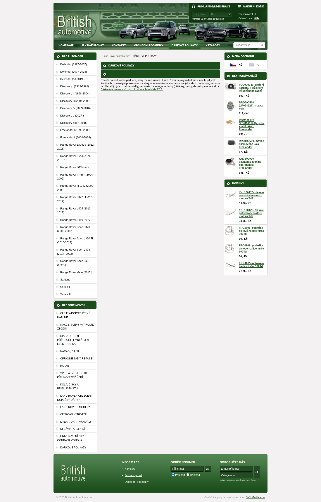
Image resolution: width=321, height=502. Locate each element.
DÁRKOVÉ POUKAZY (184, 45)
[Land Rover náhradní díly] (75, 25)
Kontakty (119, 45)
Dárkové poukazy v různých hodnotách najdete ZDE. (132, 89)
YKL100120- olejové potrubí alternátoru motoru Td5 (251, 195)
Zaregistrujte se (215, 18)
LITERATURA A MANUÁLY (75, 421)
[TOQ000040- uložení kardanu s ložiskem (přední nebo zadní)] (230, 87)
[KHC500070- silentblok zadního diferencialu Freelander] (230, 164)
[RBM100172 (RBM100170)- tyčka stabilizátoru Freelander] (230, 124)
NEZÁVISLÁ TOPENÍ (72, 429)
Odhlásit (195, 475)
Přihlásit (180, 475)
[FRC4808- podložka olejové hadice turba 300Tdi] (230, 235)
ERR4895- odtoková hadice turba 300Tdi (251, 265)
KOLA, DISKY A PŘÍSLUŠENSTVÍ (67, 386)
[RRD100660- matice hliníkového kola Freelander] (230, 143)
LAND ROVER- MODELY (75, 407)
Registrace (222, 6)
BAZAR (64, 366)
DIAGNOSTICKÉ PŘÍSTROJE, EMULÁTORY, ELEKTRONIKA (73, 340)
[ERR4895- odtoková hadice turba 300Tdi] (230, 267)
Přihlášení (205, 6)
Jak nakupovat (93, 45)
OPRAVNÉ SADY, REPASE (76, 358)
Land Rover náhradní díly (116, 56)
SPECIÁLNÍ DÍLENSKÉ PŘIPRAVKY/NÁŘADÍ (72, 375)
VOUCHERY (121, 74)
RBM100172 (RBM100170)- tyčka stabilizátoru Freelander (251, 125)
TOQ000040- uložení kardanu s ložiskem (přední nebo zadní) (251, 87)
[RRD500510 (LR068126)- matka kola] (230, 109)
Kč (256, 18)
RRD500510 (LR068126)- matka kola (251, 105)
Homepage (66, 45)
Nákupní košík (253, 6)
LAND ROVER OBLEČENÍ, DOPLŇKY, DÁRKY (74, 397)
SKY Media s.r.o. (255, 497)
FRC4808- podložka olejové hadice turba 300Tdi (251, 230)
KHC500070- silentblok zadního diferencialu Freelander (250, 163)
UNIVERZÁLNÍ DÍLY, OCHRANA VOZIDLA (70, 438)
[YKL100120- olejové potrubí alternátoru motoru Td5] (230, 196)
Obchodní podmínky (148, 45)
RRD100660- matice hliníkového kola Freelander (251, 144)
